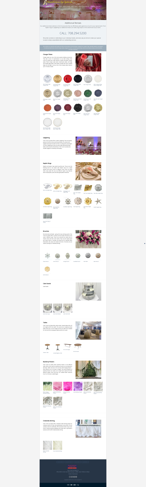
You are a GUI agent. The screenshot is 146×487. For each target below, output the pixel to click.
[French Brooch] (57, 255)
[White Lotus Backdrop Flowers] (57, 401)
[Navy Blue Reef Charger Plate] (98, 93)
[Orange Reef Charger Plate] (47, 107)
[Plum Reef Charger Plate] (57, 107)
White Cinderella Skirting (46, 451)
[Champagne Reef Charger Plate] (67, 93)
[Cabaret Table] (47, 347)
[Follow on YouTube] (76, 477)
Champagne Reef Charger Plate (66, 99)
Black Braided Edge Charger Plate (77, 85)
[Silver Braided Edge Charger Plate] (47, 78)
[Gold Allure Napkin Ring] (47, 201)
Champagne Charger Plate (47, 100)
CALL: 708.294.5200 (73, 33)
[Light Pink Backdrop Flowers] (57, 386)
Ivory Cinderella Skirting (57, 451)
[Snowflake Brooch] (77, 255)
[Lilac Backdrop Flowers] (77, 386)
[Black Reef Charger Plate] (77, 107)
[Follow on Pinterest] (74, 477)
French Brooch (56, 261)
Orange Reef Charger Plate (47, 114)
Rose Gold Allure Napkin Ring (56, 208)
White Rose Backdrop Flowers (47, 406)
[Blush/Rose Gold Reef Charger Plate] (77, 93)
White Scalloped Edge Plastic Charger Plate (98, 85)
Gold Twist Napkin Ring (88, 193)
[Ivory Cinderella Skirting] (57, 445)
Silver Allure (86, 261)
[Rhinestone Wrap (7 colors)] (47, 215)
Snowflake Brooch (76, 261)
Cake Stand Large (46, 313)
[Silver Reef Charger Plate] (57, 93)
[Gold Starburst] (47, 269)
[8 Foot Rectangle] (67, 345)
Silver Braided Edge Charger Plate (46, 85)
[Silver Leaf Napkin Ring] (47, 186)
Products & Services (83, 6)
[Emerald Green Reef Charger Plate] (88, 93)
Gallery (98, 6)
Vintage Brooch (66, 261)
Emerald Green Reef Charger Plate (87, 99)
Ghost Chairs (66, 6)
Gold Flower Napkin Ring (87, 207)
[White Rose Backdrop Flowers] (47, 401)
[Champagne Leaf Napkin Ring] (67, 186)
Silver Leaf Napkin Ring (47, 190)
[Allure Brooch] (98, 255)
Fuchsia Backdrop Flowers (66, 392)
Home (47, 6)
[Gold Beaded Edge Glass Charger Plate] (57, 122)
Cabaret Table (45, 352)
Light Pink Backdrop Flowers (57, 392)
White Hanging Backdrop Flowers (46, 393)
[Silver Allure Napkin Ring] (98, 187)
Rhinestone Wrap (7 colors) (46, 222)
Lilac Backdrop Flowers (77, 392)
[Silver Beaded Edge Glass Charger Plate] (47, 122)
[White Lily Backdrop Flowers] (88, 386)
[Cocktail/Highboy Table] (57, 347)
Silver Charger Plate (87, 84)
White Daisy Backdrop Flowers (98, 393)
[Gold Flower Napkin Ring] (88, 201)
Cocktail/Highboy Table (57, 353)
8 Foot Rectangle (66, 349)
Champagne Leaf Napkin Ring (66, 192)
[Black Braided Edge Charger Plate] (77, 78)
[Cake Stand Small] (67, 308)
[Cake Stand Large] (47, 308)
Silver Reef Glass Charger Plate (87, 114)
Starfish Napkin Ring (97, 207)
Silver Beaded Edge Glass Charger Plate (46, 128)
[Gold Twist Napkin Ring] (88, 187)
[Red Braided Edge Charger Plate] (67, 78)
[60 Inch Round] (77, 346)
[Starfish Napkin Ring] (98, 201)
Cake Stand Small (66, 313)
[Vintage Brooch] (67, 255)
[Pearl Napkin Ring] (77, 201)
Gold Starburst (46, 274)
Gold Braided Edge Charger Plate (56, 85)
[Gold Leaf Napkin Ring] (57, 186)
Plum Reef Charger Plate (56, 114)
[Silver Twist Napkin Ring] (77, 187)
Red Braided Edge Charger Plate (66, 85)
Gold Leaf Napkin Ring (57, 191)
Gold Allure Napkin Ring (47, 206)
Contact (93, 6)
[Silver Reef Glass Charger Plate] (88, 107)
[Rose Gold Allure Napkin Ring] (57, 201)
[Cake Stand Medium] (57, 308)
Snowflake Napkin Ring (67, 206)
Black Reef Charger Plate (77, 114)
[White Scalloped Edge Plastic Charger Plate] (98, 78)
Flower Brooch (46, 261)
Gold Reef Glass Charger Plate (97, 114)
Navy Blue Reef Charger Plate (98, 99)
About (51, 6)
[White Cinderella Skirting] (47, 445)
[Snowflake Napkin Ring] (67, 201)
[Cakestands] (144, 243)
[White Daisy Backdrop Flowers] (98, 386)
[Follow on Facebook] (70, 477)
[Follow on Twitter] (72, 477)
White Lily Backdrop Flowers (87, 393)
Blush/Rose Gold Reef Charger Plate (77, 99)
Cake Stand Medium (57, 313)
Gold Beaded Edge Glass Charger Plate (57, 128)
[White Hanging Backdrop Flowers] (47, 386)
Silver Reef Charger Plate (56, 100)
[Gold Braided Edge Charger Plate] (57, 78)
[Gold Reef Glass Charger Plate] (98, 107)
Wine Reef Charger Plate (66, 114)
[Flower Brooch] (47, 255)
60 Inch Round (76, 351)
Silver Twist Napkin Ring (77, 193)
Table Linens (74, 6)
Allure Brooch (96, 261)
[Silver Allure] (88, 255)
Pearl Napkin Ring (76, 206)
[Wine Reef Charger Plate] (67, 107)
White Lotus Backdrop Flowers (57, 407)
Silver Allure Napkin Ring (98, 193)
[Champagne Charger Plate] (47, 93)
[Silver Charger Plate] (88, 78)
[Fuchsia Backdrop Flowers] (67, 386)
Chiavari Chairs (58, 6)
